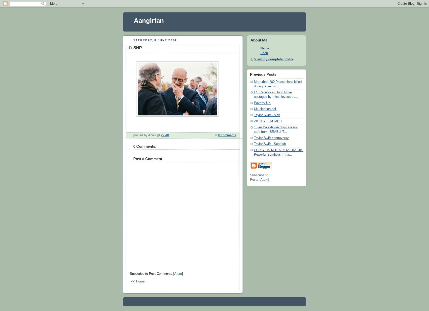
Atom (178, 274)
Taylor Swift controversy (271, 138)
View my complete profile (273, 59)
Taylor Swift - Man (267, 115)
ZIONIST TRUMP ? (268, 121)
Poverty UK (262, 103)
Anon (264, 53)
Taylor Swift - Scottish (270, 144)
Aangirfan (149, 20)
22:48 (165, 135)
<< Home (137, 281)
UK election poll (265, 109)
